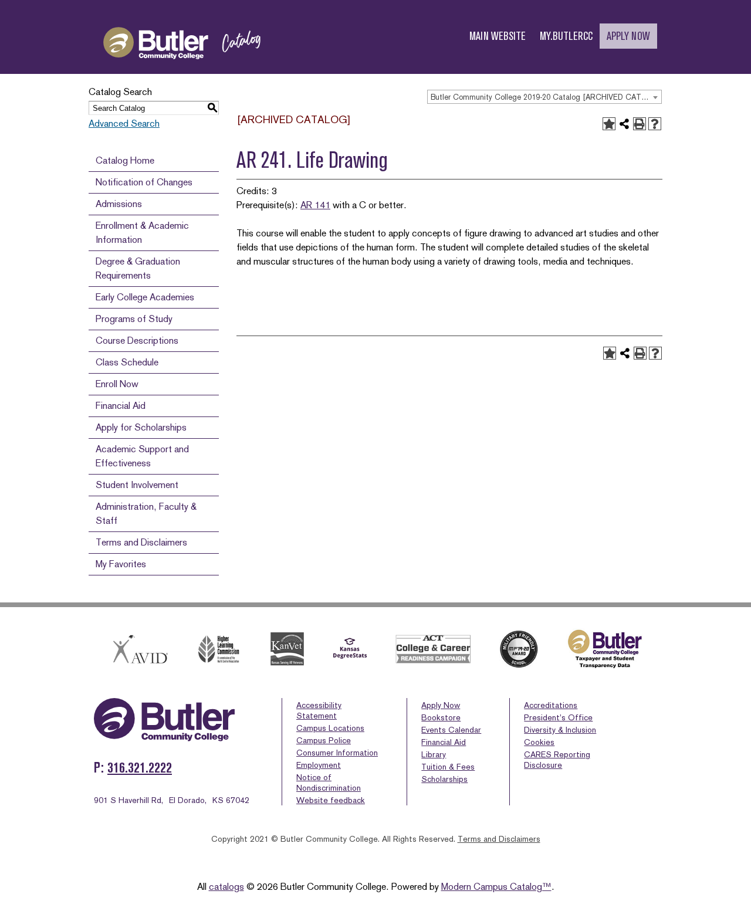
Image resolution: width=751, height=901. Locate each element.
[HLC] (219, 649)
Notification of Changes (144, 182)
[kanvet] (287, 649)
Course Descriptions (137, 340)
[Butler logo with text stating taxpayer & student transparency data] (604, 649)
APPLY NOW (628, 36)
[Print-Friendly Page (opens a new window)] (639, 123)
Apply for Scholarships (141, 427)
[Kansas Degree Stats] (350, 649)
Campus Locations (330, 728)
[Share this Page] (624, 123)
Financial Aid (121, 405)
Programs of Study (134, 318)
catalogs (226, 886)
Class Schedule (127, 362)
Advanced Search (124, 123)
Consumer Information (337, 752)
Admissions (119, 203)
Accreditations (550, 705)
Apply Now (440, 705)
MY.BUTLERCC (566, 36)
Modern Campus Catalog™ (496, 886)
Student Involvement (137, 484)
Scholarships (444, 779)
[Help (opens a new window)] (654, 123)
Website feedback (330, 800)
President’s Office (558, 717)
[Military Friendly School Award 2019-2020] (518, 649)
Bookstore (441, 717)
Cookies (539, 742)
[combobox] (544, 97)
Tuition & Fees (448, 766)
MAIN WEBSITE (497, 36)
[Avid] (138, 649)
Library (433, 754)
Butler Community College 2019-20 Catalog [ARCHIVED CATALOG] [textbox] (546, 97)
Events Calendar (451, 729)
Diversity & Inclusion (560, 729)
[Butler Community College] (182, 69)
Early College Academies (145, 297)
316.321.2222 (139, 767)
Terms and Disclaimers (141, 542)
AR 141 (315, 205)
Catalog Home (125, 160)
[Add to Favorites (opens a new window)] (609, 123)
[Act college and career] (433, 649)
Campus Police (323, 740)
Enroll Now (117, 383)
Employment (318, 765)
